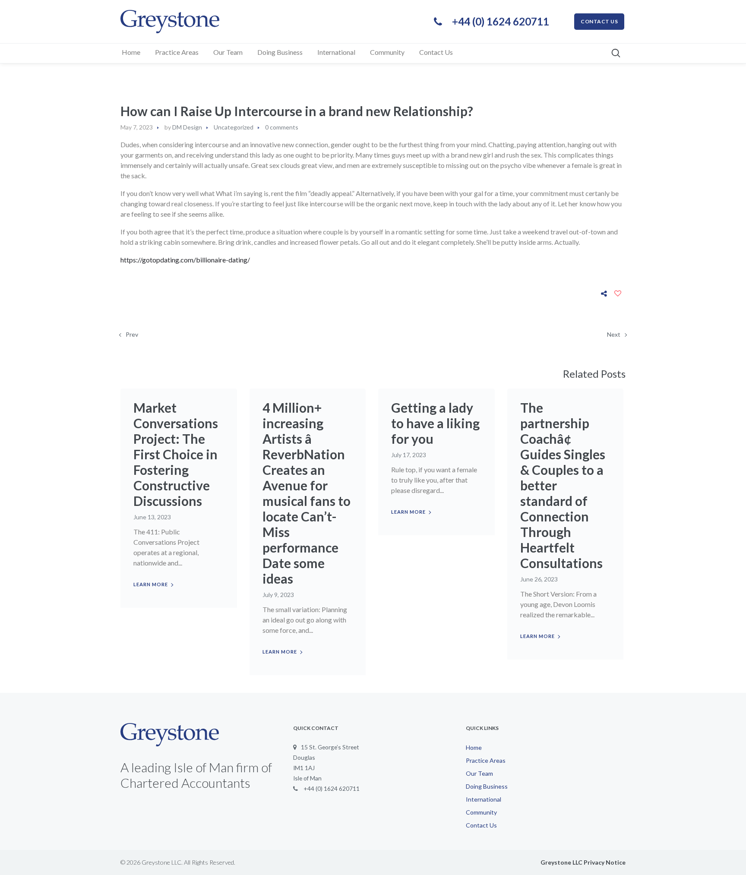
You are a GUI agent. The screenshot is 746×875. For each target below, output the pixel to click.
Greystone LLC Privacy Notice (583, 862)
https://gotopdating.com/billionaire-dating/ (185, 260)
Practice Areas (486, 760)
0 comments (281, 127)
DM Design (187, 127)
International (483, 799)
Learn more (150, 584)
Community (481, 812)
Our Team (479, 773)
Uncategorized (233, 127)
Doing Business (487, 786)
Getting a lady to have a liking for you (435, 423)
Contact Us (481, 825)
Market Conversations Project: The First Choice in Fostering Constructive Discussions (175, 454)
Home (474, 747)
